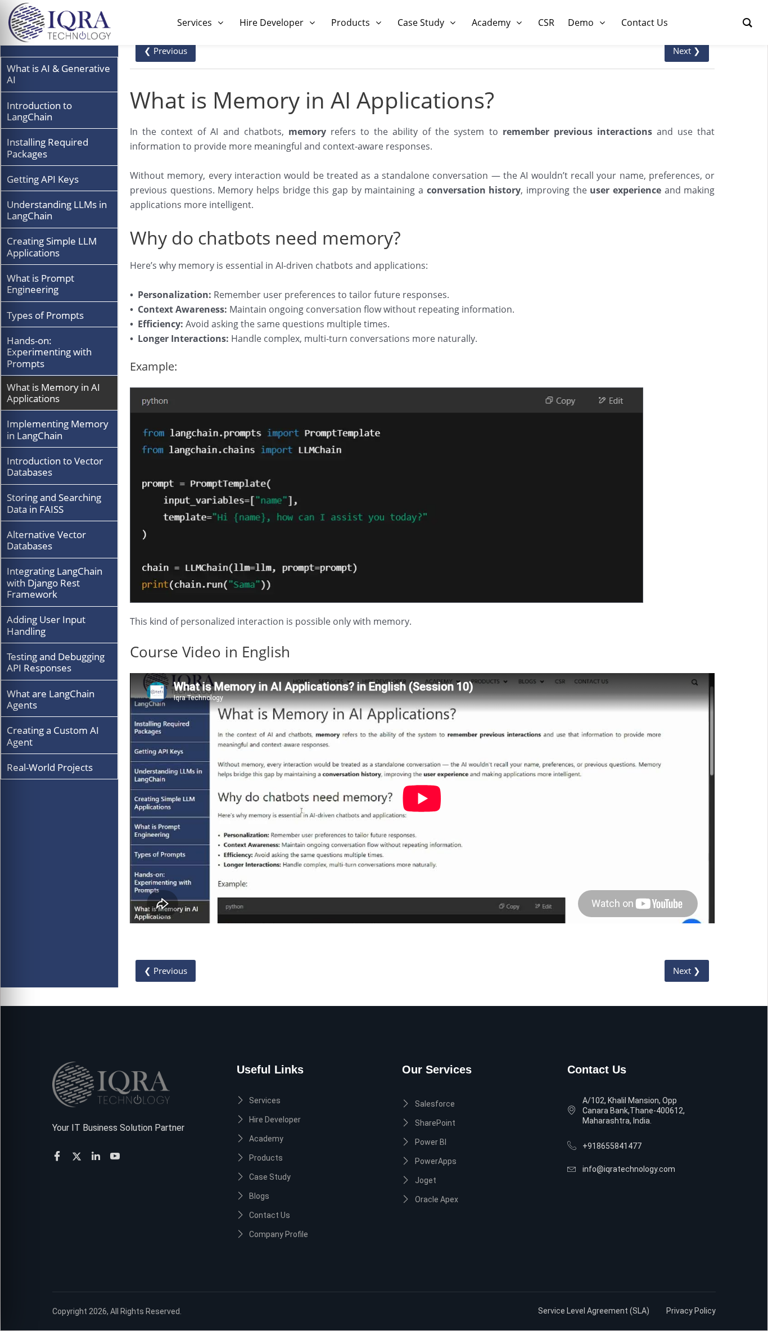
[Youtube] (116, 1156)
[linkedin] (97, 1156)
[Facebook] (58, 1156)
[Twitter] (78, 1156)
